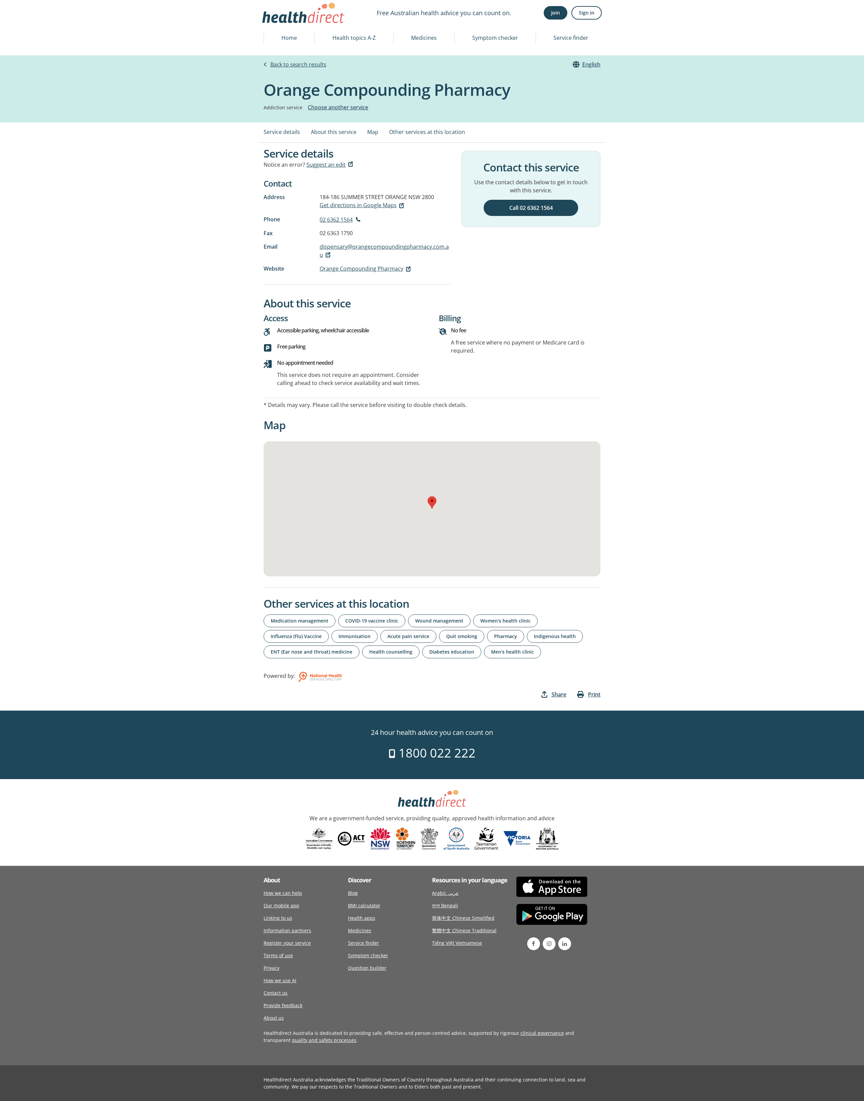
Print (594, 694)
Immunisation (355, 636)
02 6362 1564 (336, 219)
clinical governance (542, 1033)
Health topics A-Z (354, 38)
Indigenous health (555, 636)
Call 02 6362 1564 (531, 208)
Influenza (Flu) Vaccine (296, 636)
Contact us (276, 993)
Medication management (299, 620)
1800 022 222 (436, 753)
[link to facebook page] (533, 943)
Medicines (424, 38)
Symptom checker (495, 38)
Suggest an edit (326, 164)
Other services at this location (427, 132)
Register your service (287, 943)
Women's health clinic (505, 620)
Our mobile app (281, 905)
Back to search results (298, 64)
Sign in (586, 12)
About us (274, 1018)
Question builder (367, 968)
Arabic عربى (445, 893)
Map (372, 132)
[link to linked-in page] (564, 943)
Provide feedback (283, 1005)
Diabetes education (451, 652)
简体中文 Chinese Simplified (463, 918)
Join (555, 12)
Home (289, 38)
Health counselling (390, 652)
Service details (282, 132)
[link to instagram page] (549, 943)
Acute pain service (408, 636)
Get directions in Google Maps (358, 205)
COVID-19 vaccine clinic (371, 620)
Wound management (439, 620)
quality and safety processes (324, 1040)
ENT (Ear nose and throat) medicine (311, 652)
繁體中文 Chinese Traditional (464, 930)
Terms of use (278, 955)
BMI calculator (364, 905)
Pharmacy (505, 636)
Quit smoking (461, 636)
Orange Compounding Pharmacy (361, 268)
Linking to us (278, 918)
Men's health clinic (512, 652)
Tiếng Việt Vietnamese (457, 943)
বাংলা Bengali (445, 905)
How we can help (283, 893)
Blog (353, 893)
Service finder (571, 38)
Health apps (361, 918)
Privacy (271, 968)
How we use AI (280, 980)
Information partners (287, 930)
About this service (333, 132)
